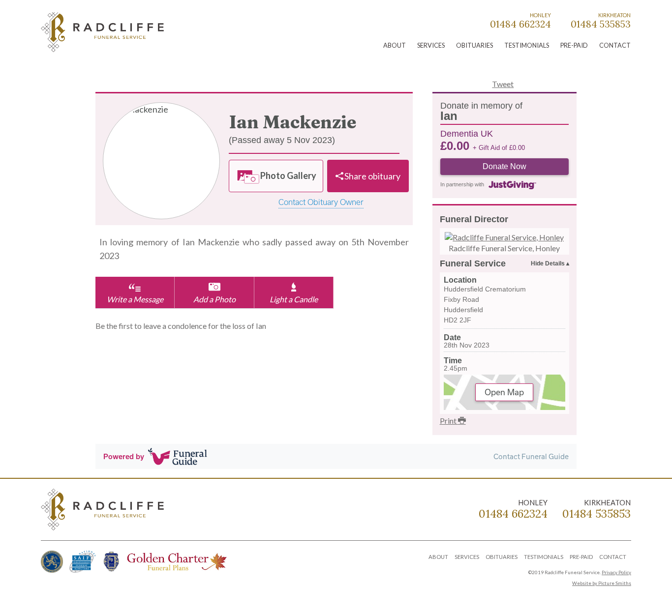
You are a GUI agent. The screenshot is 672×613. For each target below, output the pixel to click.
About (394, 45)
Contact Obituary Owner (321, 202)
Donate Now (504, 166)
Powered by (123, 456)
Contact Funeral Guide (531, 456)
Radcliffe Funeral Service (102, 33)
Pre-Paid (574, 45)
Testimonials (526, 45)
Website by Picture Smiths (601, 583)
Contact (615, 45)
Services (431, 45)
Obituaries (474, 45)
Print (449, 420)
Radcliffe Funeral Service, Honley (504, 248)
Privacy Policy (616, 572)
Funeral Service (473, 263)
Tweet (503, 83)
